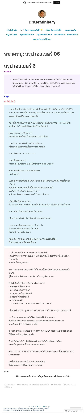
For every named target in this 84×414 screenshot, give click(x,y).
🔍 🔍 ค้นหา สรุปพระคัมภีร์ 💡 (31, 30)
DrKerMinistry (42, 22)
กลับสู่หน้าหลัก (11, 30)
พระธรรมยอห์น (70, 30)
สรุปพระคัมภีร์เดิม (26, 35)
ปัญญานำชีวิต (11, 35)
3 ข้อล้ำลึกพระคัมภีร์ (53, 30)
